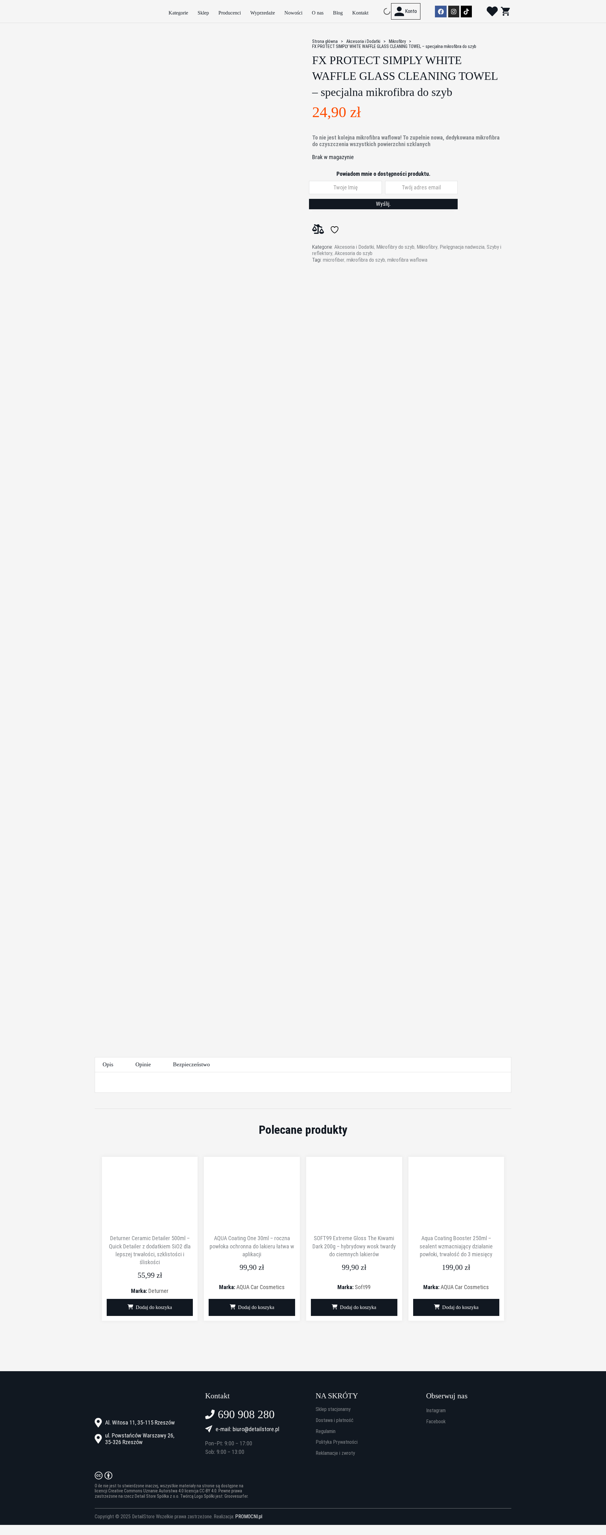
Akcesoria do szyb (353, 253)
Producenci (229, 12)
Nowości (293, 12)
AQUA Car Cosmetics (260, 1287)
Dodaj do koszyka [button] (154, 1307)
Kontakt (360, 12)
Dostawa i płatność (335, 1420)
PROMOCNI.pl (248, 1517)
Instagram (436, 1410)
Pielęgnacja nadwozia (462, 247)
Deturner (158, 1291)
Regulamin (326, 1431)
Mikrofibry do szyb (395, 247)
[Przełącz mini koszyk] (505, 11)
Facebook (436, 1422)
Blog (338, 12)
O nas (318, 12)
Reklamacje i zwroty (335, 1453)
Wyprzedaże (262, 12)
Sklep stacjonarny (333, 1409)
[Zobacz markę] (335, 289)
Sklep (203, 12)
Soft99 (363, 1287)
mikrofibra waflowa (407, 260)
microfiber (333, 260)
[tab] (108, 1064)
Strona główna (325, 41)
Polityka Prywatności (337, 1442)
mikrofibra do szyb (366, 260)
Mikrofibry (397, 41)
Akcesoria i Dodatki (363, 41)
